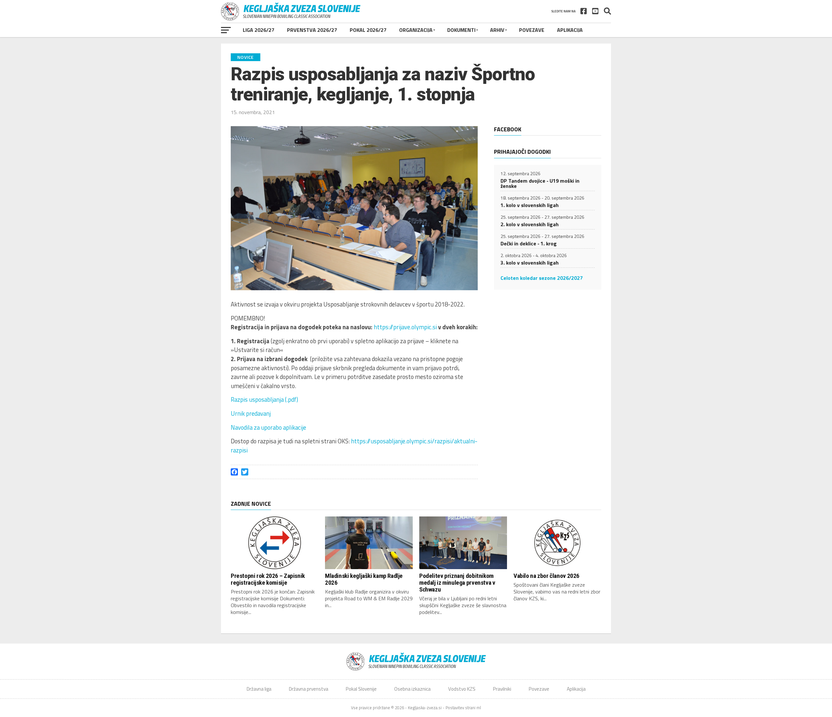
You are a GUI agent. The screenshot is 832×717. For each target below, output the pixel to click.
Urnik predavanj (251, 413)
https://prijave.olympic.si (405, 327)
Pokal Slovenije (361, 689)
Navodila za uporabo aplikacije (268, 427)
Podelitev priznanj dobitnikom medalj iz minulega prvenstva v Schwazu (457, 582)
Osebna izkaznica (412, 689)
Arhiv (497, 30)
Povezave (531, 30)
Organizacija (416, 30)
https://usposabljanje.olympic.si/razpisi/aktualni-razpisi (354, 446)
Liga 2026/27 (258, 30)
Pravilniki (502, 689)
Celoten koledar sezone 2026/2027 (541, 278)
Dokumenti (461, 30)
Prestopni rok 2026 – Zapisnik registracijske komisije (268, 579)
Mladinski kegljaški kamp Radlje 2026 (364, 579)
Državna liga (259, 689)
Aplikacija (570, 30)
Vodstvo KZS (461, 689)
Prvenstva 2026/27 (312, 30)
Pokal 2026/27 (368, 30)
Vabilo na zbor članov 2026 (546, 576)
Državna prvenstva (308, 689)
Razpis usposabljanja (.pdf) (264, 399)
